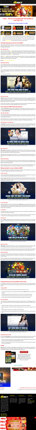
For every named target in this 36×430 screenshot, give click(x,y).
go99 (12, 54)
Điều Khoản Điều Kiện (22, 399)
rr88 (19, 57)
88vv (5, 56)
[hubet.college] (18, 2)
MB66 (4, 60)
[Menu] (1, 2)
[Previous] (2, 11)
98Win (2, 415)
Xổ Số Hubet (12, 398)
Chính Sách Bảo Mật (22, 398)
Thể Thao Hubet (14, 399)
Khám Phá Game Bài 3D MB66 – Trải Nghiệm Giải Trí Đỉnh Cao (21, 387)
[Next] (34, 11)
